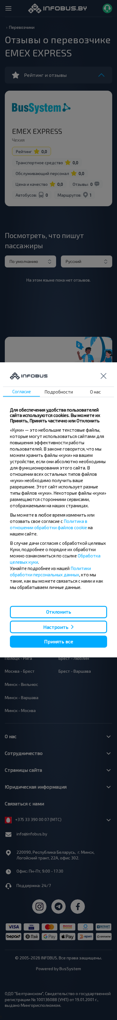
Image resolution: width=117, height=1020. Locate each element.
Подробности (58, 392)
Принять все (58, 641)
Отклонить (58, 612)
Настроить (55, 627)
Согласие (21, 391)
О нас (95, 392)
